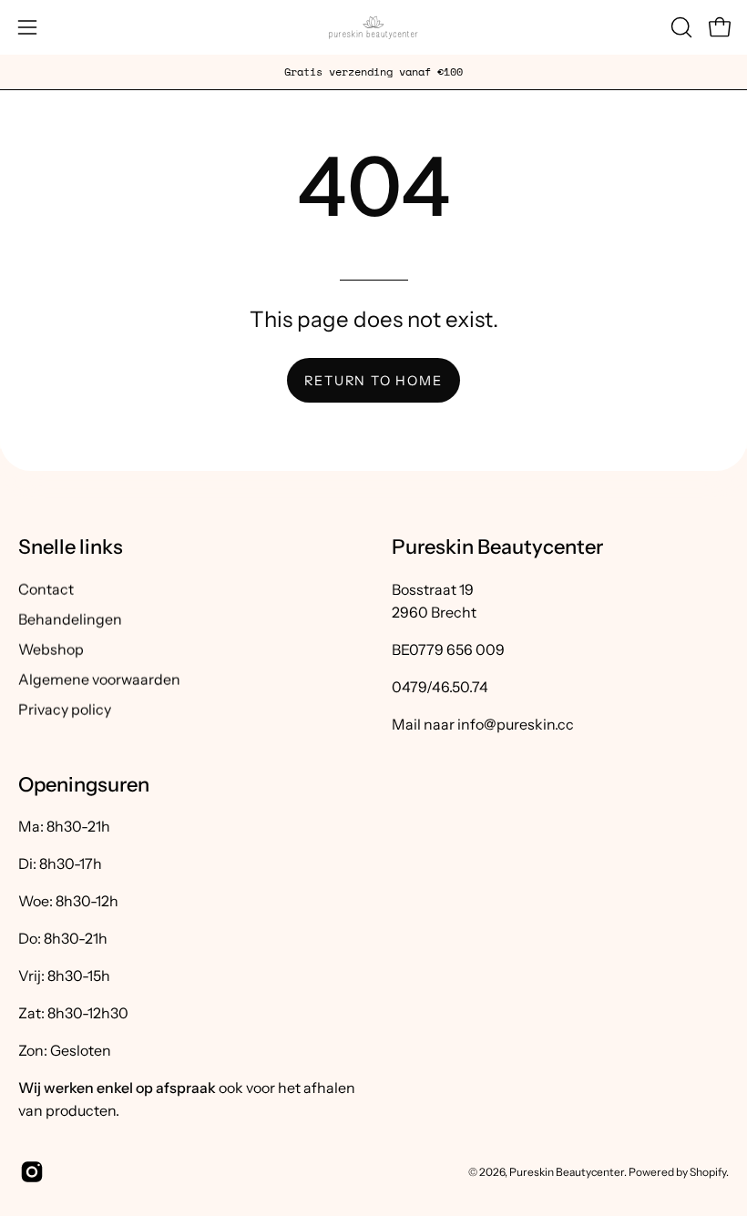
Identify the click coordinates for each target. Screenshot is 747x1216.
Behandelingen (70, 618)
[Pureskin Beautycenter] (373, 27)
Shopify (708, 1171)
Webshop (51, 648)
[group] (373, 72)
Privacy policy (64, 709)
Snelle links (70, 547)
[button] (679, 27)
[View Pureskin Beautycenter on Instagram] (28, 1172)
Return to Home (373, 381)
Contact (46, 588)
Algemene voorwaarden (99, 678)
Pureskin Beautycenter (566, 1171)
